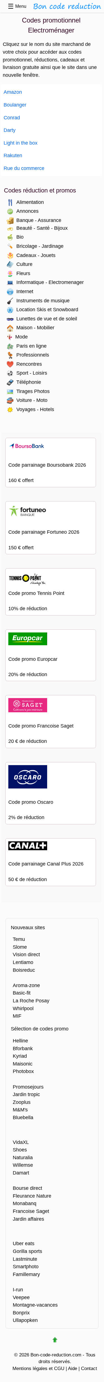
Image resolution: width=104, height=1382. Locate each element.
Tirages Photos (33, 391)
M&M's (20, 1109)
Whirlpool (23, 1008)
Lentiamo (23, 962)
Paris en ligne (31, 346)
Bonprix (21, 1313)
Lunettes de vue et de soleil (46, 319)
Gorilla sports (27, 1251)
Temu (19, 939)
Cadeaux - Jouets (35, 255)
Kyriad (20, 1056)
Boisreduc (24, 970)
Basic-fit (22, 993)
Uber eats (23, 1243)
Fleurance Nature (32, 1196)
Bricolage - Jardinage (40, 246)
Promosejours (28, 1087)
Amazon (13, 92)
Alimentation (30, 202)
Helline (20, 1041)
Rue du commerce (24, 168)
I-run (18, 1289)
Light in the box (20, 143)
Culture (24, 264)
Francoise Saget (31, 1211)
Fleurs (23, 273)
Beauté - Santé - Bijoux (42, 228)
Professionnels (32, 355)
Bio (20, 237)
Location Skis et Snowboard (47, 309)
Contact (89, 1368)
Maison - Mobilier (35, 327)
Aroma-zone (26, 985)
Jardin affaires (28, 1219)
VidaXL (21, 1142)
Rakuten (13, 155)
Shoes (20, 1150)
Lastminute (25, 1259)
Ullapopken (25, 1320)
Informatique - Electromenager (50, 282)
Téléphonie (28, 382)
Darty (10, 130)
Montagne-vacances (35, 1305)
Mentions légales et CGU (38, 1368)
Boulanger (15, 105)
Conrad (12, 117)
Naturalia (23, 1157)
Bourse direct (27, 1188)
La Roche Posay (31, 1000)
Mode (21, 337)
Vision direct (26, 954)
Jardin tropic (26, 1094)
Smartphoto (26, 1266)
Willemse (23, 1165)
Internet (24, 291)
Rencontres (29, 364)
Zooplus (22, 1102)
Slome (20, 947)
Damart (21, 1173)
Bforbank (23, 1048)
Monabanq (24, 1203)
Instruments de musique (43, 300)
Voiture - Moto (31, 400)
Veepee (21, 1297)
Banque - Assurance (38, 220)
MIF (17, 1016)
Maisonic (22, 1064)
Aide (72, 1368)
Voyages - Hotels (35, 409)
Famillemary (26, 1274)
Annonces (27, 211)
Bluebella (23, 1117)
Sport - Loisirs (31, 373)
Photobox (23, 1071)
